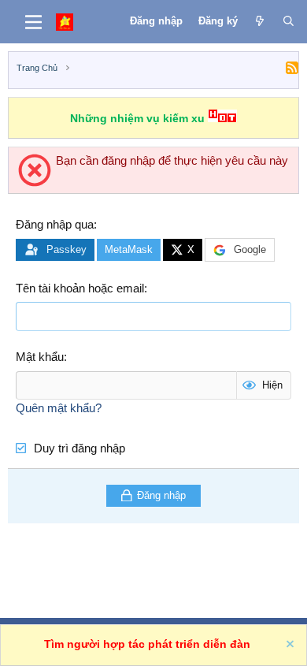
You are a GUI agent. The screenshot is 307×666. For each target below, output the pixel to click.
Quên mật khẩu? (59, 408)
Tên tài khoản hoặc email (80, 288)
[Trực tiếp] (260, 21)
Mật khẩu (40, 356)
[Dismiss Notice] (289, 645)
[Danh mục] (33, 22)
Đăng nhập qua (55, 224)
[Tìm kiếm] (288, 21)
